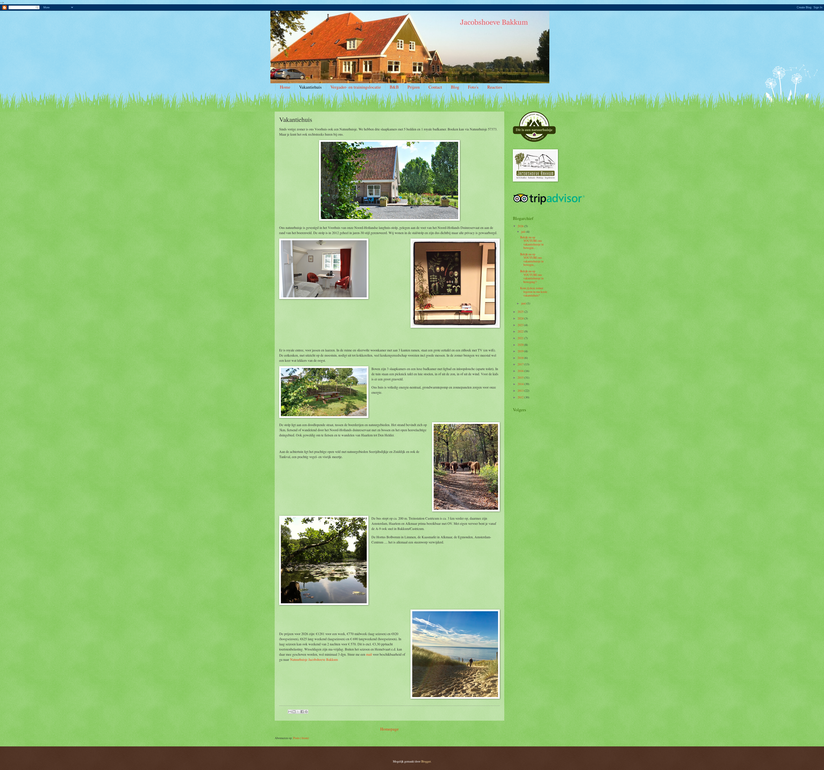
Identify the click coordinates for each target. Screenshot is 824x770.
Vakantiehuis (310, 87)
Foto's (473, 87)
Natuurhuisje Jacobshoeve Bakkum (314, 659)
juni (524, 303)
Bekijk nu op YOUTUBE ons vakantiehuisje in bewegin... (532, 242)
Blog (455, 87)
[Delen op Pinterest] (306, 711)
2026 (521, 226)
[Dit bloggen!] (294, 711)
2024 (521, 318)
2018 (521, 358)
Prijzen (413, 87)
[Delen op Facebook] (302, 711)
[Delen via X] (298, 711)
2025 (521, 312)
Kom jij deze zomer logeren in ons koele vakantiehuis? (533, 291)
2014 (521, 384)
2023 (521, 325)
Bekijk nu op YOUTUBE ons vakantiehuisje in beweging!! (532, 276)
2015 (521, 377)
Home (285, 87)
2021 (521, 338)
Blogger (426, 761)
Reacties (494, 87)
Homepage (389, 729)
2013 (521, 391)
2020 (521, 345)
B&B (394, 87)
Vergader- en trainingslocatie (355, 87)
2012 (521, 397)
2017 (521, 364)
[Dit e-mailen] (290, 711)
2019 (521, 351)
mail (369, 654)
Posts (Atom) (301, 738)
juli (523, 232)
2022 (521, 331)
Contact (435, 87)
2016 (521, 371)
